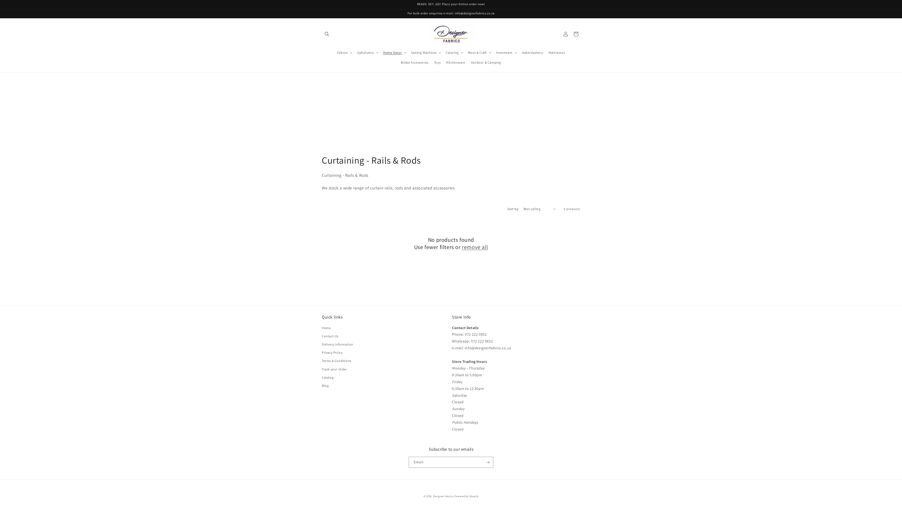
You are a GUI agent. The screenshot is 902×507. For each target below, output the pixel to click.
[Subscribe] (488, 462)
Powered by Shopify (466, 496)
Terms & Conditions (336, 361)
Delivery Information (337, 344)
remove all (475, 247)
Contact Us (330, 336)
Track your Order (334, 369)
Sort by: (513, 209)
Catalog (328, 377)
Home (326, 328)
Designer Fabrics (443, 496)
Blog (325, 386)
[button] (327, 34)
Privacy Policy (332, 352)
